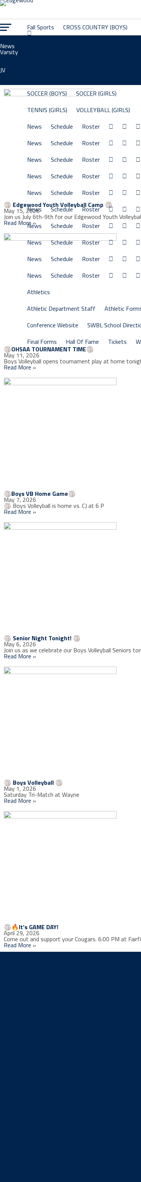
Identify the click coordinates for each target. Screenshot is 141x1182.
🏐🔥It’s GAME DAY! (31, 926)
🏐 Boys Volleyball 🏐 (33, 782)
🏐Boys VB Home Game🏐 (40, 493)
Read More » (20, 222)
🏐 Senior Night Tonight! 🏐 (42, 638)
